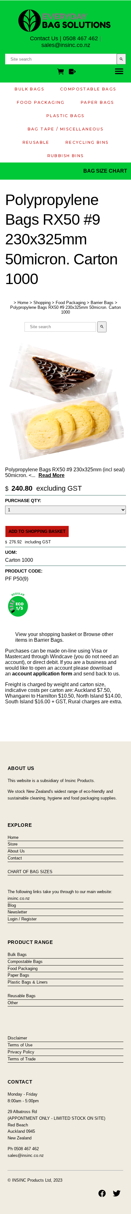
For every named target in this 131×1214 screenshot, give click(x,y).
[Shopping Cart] (62, 72)
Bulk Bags (29, 89)
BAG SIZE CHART (105, 171)
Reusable (36, 142)
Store (12, 844)
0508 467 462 (80, 38)
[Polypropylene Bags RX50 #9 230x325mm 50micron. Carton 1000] (64, 462)
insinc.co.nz (19, 898)
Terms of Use (20, 1045)
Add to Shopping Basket (37, 531)
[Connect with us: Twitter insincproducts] (116, 1193)
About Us (16, 851)
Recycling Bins (87, 142)
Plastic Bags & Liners (28, 982)
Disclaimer (17, 1038)
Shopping (42, 302)
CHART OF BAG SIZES (30, 871)
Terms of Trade (22, 1059)
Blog (12, 905)
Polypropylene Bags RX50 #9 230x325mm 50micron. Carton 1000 (65, 310)
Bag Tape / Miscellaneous (66, 129)
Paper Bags (97, 102)
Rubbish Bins (65, 155)
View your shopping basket (45, 634)
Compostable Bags (88, 89)
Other (13, 1002)
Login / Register (22, 919)
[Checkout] (72, 72)
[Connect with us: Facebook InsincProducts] (102, 1193)
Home (22, 302)
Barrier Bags (102, 302)
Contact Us (44, 38)
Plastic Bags (65, 115)
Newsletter (17, 912)
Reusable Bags (22, 995)
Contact (15, 858)
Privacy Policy (21, 1052)
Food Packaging (41, 102)
